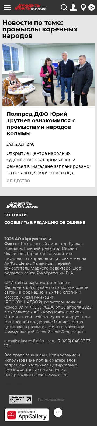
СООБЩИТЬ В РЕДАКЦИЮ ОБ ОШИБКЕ (44, 222)
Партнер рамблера (51, 399)
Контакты (15, 214)
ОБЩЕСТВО (18, 181)
